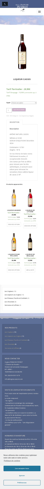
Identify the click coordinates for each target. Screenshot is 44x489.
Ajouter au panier (19, 109)
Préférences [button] (22, 483)
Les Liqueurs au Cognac (26, 116)
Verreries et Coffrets (12, 305)
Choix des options (14, 224)
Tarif (8, 103)
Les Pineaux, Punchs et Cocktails (16, 298)
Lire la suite (30, 270)
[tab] (14, 122)
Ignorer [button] (22, 475)
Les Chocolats (10, 302)
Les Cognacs (9, 291)
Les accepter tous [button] (22, 468)
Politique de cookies (12, 461)
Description (14, 122)
